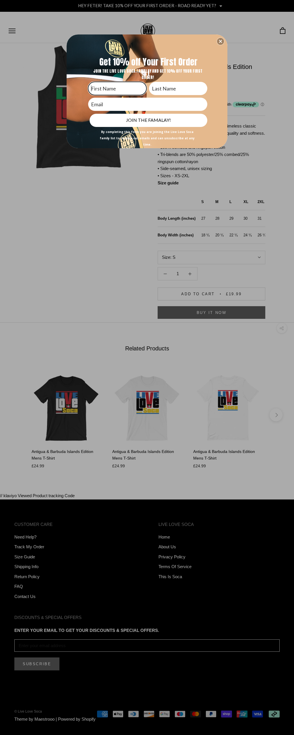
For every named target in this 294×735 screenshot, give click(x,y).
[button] (220, 41)
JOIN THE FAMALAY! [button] (148, 120)
